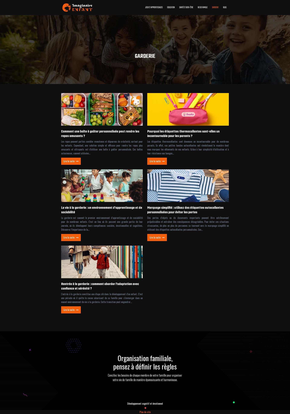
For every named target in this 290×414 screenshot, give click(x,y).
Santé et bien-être (186, 8)
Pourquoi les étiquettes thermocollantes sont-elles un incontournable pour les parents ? (183, 134)
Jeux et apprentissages (154, 8)
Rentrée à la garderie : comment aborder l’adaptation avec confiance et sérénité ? (100, 286)
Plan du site (145, 412)
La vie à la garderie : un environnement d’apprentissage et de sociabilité (101, 210)
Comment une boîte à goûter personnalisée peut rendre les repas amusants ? (100, 134)
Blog (225, 8)
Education (171, 8)
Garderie (215, 8)
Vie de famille (203, 8)
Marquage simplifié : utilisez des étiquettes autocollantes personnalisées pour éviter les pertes (185, 210)
